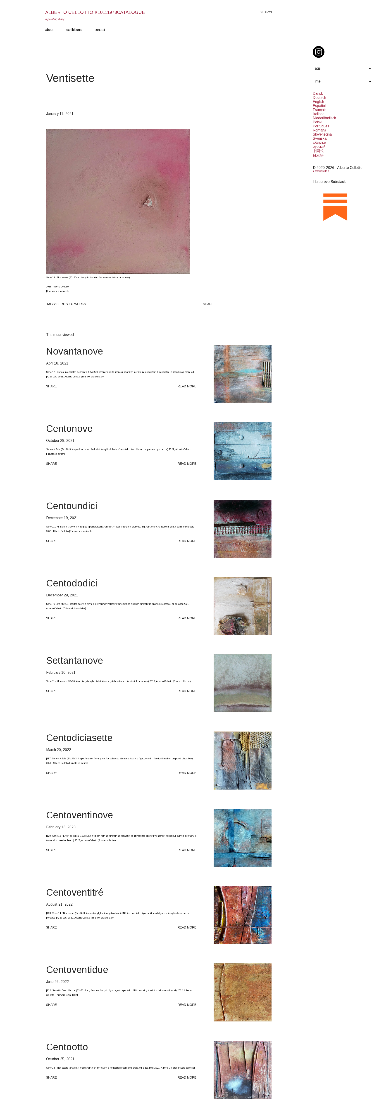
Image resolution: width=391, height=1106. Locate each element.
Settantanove (74, 660)
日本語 (318, 156)
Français (319, 110)
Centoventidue (77, 969)
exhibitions (74, 30)
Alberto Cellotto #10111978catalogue (95, 12)
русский (319, 146)
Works (80, 304)
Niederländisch (324, 118)
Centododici (71, 583)
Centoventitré (74, 892)
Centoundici (71, 506)
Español (319, 106)
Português (321, 126)
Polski (317, 122)
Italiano (318, 114)
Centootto (67, 1047)
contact (100, 30)
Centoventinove (79, 815)
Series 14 (64, 304)
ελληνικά (319, 142)
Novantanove (74, 351)
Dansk (318, 93)
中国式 (318, 151)
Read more (187, 386)
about (49, 30)
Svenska (320, 138)
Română (319, 130)
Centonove (69, 428)
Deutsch (319, 98)
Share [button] (208, 304)
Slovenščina (322, 134)
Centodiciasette (79, 737)
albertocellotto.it (321, 171)
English (318, 102)
